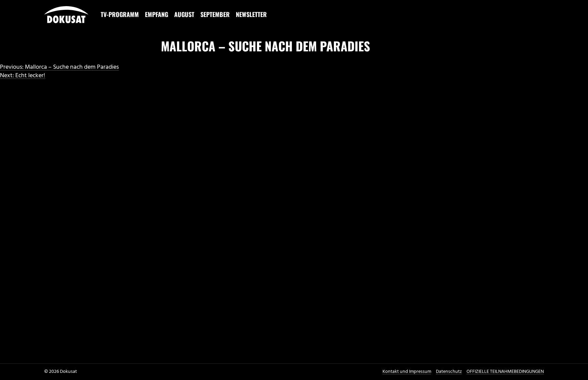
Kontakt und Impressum (406, 372)
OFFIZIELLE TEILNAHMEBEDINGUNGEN (505, 372)
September (215, 14)
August (184, 14)
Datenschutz (449, 372)
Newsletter (251, 14)
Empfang (156, 14)
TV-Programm (120, 14)
